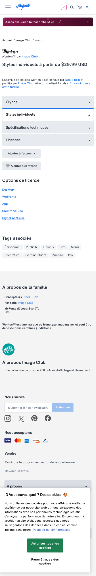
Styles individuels (20, 114)
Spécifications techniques (27, 127)
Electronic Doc (12, 211)
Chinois (48, 247)
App (5, 204)
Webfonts (9, 197)
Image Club (23, 40)
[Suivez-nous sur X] (23, 418)
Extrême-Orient (35, 255)
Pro (70, 255)
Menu (75, 247)
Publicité (32, 247)
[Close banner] (87, 22)
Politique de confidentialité (52, 529)
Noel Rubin (72, 80)
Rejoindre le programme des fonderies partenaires (40, 462)
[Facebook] (50, 418)
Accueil (7, 40)
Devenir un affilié (17, 471)
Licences (13, 139)
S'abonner (62, 407)
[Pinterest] (36, 418)
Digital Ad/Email (13, 218)
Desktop (8, 189)
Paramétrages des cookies (45, 561)
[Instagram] (9, 418)
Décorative (11, 255)
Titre (62, 247)
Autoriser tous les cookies (45, 545)
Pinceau (57, 255)
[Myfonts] (23, 9)
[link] (79, 7)
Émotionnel (12, 247)
